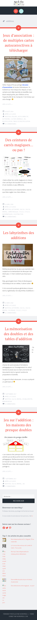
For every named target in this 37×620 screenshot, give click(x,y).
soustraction (18, 214)
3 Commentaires (10, 486)
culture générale (17, 119)
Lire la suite (7, 104)
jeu (25, 119)
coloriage (11, 310)
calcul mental (17, 399)
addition (8, 116)
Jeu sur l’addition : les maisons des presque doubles (18, 425)
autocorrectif (23, 116)
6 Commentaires (10, 404)
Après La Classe (10, 114)
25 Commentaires (10, 124)
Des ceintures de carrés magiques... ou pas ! (22, 585)
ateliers (14, 116)
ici (32, 516)
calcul (22, 209)
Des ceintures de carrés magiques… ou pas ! (18, 144)
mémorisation (7, 401)
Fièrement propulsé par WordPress (15, 614)
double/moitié (27, 399)
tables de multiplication (21, 121)
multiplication (7, 121)
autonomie (6, 119)
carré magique (13, 212)
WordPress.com (22, 616)
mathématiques (7, 214)
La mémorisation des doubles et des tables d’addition (18, 333)
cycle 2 (21, 212)
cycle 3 (27, 212)
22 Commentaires (10, 313)
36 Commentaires (10, 217)
